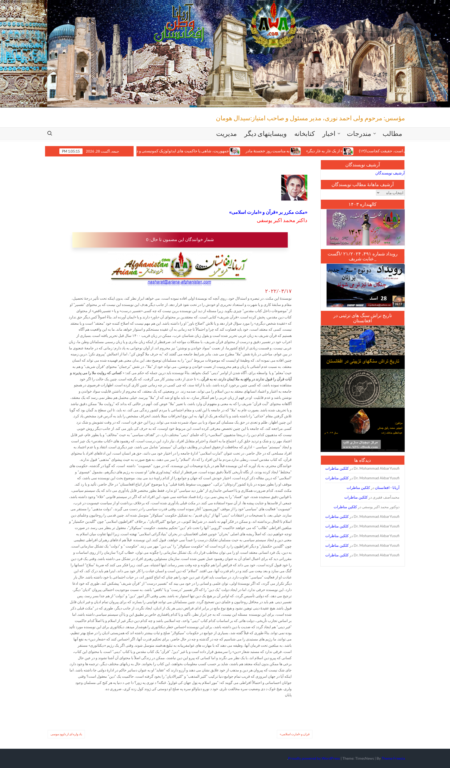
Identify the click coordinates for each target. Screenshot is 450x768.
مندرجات (359, 133)
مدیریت (226, 133)
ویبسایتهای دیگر (265, 133)
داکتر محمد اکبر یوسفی (282, 220)
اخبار (328, 133)
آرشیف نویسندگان (390, 173)
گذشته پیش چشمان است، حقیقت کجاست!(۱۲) (364, 151)
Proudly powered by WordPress (314, 758)
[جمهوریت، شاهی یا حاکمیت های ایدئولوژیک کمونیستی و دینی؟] (202, 150)
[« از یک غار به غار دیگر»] (315, 150)
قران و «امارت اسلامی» (295, 734)
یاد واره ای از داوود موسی (66, 734)
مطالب (392, 133)
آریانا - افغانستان (387, 487)
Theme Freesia (393, 758)
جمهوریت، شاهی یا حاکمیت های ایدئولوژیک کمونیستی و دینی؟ (145, 151)
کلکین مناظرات (337, 468)
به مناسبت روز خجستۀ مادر (235, 151)
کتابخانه (304, 133)
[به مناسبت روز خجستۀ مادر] (262, 150)
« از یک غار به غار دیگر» (291, 151)
